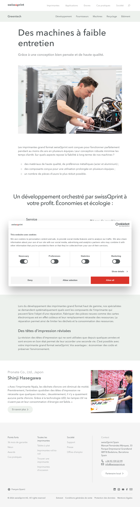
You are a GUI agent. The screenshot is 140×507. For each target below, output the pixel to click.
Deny (30, 280)
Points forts (13, 437)
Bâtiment (125, 16)
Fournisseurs (82, 16)
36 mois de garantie (17, 442)
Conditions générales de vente (78, 498)
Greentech (14, 16)
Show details (118, 271)
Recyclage (112, 16)
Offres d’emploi (75, 452)
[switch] (55, 261)
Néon (10, 447)
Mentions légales (124, 498)
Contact (105, 437)
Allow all (110, 280)
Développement (64, 16)
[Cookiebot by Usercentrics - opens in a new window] (117, 225)
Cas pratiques (103, 5)
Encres (87, 5)
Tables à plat (43, 445)
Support (71, 442)
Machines (97, 16)
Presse (70, 447)
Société (120, 5)
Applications (71, 5)
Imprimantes (53, 5)
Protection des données (104, 498)
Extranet (59, 498)
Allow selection (70, 280)
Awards (11, 452)
